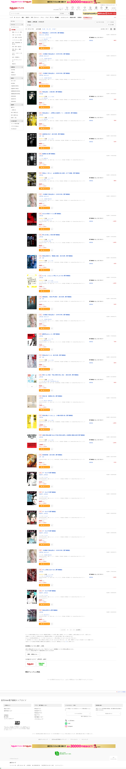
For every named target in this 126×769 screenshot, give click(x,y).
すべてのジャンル (15, 27)
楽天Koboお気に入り (85, 10)
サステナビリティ (59, 765)
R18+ (115, 17)
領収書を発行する (108, 713)
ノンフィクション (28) (17, 40)
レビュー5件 (50, 379)
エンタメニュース (64, 17)
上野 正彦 (41, 136)
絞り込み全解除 (111, 24)
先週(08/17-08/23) (14, 88)
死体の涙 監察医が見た (48, 400)
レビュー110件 (51, 96)
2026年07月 (13, 98)
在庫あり (13, 72)
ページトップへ (113, 759)
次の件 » (78, 629)
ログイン (60, 8)
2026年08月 (13, 96)
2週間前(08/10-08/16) (15, 91)
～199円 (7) (13, 110)
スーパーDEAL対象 (15, 123)
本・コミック (17, 17)
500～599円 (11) (14, 115)
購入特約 (6, 716)
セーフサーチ (99, 22)
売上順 (43, 29)
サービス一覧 (113, 9)
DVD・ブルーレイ (35, 17)
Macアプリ (37, 715)
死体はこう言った (47, 179)
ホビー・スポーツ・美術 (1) (17, 54)
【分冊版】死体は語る (48, 58)
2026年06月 (13, 101)
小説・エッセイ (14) (16, 34)
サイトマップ (85, 739)
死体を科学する (46, 614)
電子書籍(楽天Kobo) (87, 17)
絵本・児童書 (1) (15, 57)
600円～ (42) (13, 117)
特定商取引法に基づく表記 (48, 765)
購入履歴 (90, 9)
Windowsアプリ (38, 712)
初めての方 (107, 9)
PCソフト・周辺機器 (54, 17)
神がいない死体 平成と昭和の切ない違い (51, 381)
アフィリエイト (74, 739)
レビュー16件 (50, 420)
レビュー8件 (50, 239)
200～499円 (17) (14, 112)
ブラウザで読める (15, 126)
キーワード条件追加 (110, 22)
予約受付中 (13, 74)
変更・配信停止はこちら (86, 716)
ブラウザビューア (38, 719)
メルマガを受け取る (78, 713)
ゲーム (42, 17)
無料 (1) (12, 107)
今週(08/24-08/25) (14, 85)
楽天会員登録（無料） (58, 9)
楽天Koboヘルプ (8, 710)
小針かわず (41, 34)
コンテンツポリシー (9, 718)
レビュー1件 (49, 37)
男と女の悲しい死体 (47, 241)
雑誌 (23, 17)
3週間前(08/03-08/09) (15, 93)
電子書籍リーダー (38, 717)
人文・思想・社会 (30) (17, 37)
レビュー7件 (50, 218)
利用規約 (6, 715)
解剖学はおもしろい (47, 340)
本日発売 (13, 83)
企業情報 (29, 765)
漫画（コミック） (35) (17, 32)
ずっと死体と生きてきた (48, 576)
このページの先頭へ (121, 691)
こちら (66, 641)
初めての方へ (7, 708)
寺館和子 (41, 474)
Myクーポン (78, 9)
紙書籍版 (91, 40)
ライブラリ (96, 9)
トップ (11, 17)
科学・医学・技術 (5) (16, 46)
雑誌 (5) (13, 63)
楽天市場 (113, 8)
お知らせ (72, 9)
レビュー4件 (50, 260)
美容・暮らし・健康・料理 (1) (17, 50)
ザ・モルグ (46, 477)
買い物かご (67, 9)
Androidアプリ (37, 710)
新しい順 (48, 29)
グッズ (47, 17)
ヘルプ (101, 9)
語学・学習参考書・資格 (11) (17, 43)
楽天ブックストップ (43, 739)
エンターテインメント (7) (17, 60)
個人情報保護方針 (36, 765)
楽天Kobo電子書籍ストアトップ (59, 739)
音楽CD (27, 17)
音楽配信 (79, 17)
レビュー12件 (50, 117)
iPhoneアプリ (37, 708)
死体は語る (46, 39)
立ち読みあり (14, 128)
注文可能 (13, 69)
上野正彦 (47, 34)
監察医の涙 (46, 158)
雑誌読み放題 (73, 17)
